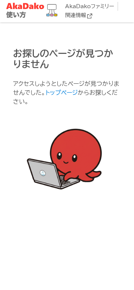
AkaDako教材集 (33, 10)
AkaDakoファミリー (89, 6)
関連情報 (75, 15)
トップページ (61, 93)
